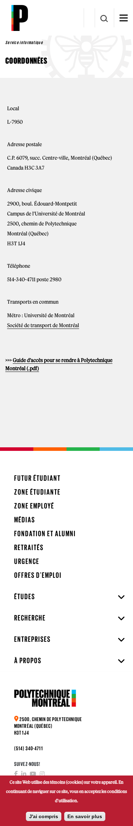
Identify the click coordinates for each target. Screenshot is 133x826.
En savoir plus (84, 816)
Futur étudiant (37, 478)
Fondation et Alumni (45, 533)
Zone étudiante (37, 492)
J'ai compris (43, 816)
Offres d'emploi (38, 575)
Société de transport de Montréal (43, 325)
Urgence (26, 561)
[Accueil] (19, 18)
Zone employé (34, 506)
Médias (24, 520)
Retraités (29, 547)
